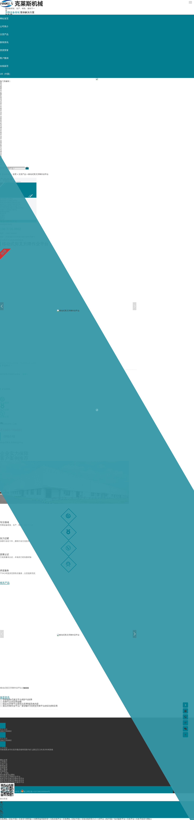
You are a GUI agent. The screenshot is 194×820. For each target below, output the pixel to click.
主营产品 (4, 34)
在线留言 (4, 66)
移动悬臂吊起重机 (1, 89)
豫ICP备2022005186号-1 (10, 791)
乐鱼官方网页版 (25, 819)
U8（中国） (5, 74)
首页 (14, 174)
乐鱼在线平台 (55, 819)
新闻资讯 (4, 42)
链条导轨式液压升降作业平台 (1, 129)
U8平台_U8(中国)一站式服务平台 (111, 819)
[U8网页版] (21, 7)
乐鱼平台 (130, 819)
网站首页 (4, 18)
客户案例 (4, 58)
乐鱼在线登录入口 (89, 819)
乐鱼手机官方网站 (143, 819)
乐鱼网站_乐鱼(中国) (8, 819)
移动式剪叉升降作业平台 (1, 107)
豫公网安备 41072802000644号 (36, 791)
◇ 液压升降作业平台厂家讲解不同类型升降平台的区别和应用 (29, 706)
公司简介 (4, 26)
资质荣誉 (4, 50)
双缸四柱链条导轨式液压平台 (12, 782)
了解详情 (25, 688)
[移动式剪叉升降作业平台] (68, 635)
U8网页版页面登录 (41, 819)
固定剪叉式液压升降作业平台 (1, 153)
